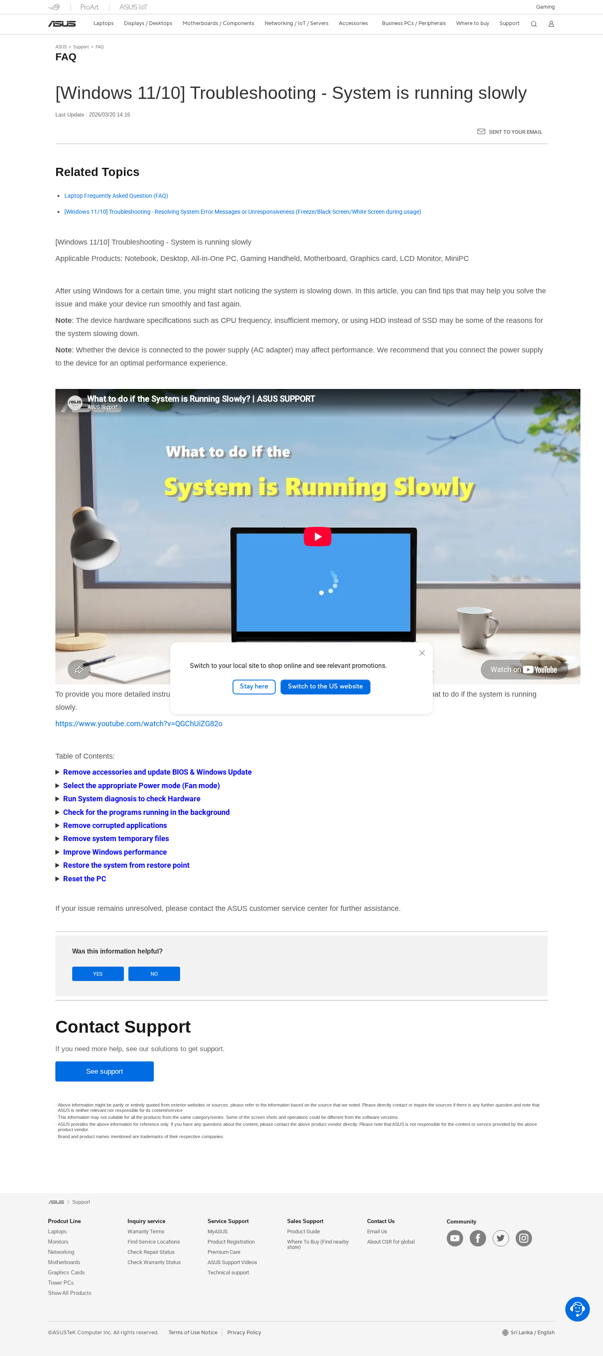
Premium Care (224, 1252)
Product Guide (303, 1231)
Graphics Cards (66, 1272)
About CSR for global (391, 1241)
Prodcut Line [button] (64, 1221)
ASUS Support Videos (232, 1262)
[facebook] (478, 1238)
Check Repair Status (151, 1252)
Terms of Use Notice (193, 1332)
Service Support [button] (228, 1221)
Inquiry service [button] (146, 1221)
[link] (62, 24)
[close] (422, 652)
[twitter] (501, 1238)
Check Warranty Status (154, 1262)
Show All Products (69, 1293)
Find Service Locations (154, 1241)
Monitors (58, 1241)
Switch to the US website (325, 687)
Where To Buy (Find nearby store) (318, 1244)
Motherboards (64, 1262)
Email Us (377, 1231)
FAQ (100, 47)
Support (81, 47)
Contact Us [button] (381, 1221)
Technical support (228, 1272)
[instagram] (524, 1238)
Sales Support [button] (305, 1221)
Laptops (57, 1231)
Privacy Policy (244, 1332)
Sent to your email (515, 132)
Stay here (254, 687)
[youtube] (455, 1238)
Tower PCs (61, 1282)
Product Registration (231, 1241)
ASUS (61, 47)
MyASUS (218, 1231)
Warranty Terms (146, 1231)
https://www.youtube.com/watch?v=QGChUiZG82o (138, 723)
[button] (545, 7)
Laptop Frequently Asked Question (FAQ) (116, 195)
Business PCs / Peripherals (414, 23)
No (154, 974)
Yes (98, 974)
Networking (61, 1252)
